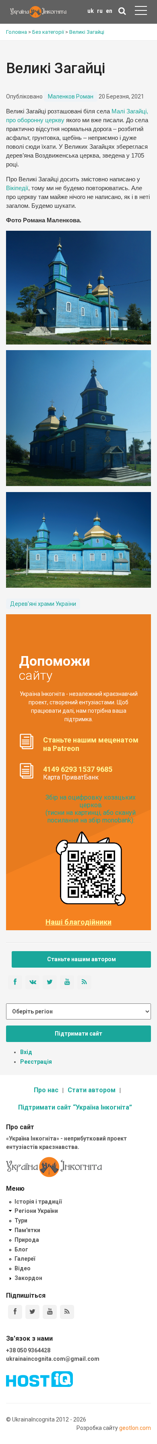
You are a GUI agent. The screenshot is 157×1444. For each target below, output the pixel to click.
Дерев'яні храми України (43, 604)
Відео (22, 1268)
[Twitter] (32, 1312)
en (109, 11)
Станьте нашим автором (81, 959)
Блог (21, 1249)
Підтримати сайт (78, 1033)
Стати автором (92, 1090)
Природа (26, 1240)
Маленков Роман (70, 96)
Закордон (28, 1278)
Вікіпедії (17, 188)
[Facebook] (15, 1312)
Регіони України (36, 1211)
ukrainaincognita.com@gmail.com (52, 1359)
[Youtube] (50, 1312)
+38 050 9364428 (28, 1350)
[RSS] (67, 1312)
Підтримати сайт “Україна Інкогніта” (75, 1107)
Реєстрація (36, 1061)
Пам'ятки (27, 1230)
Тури (20, 1220)
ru (100, 11)
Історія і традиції (38, 1201)
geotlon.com (135, 1428)
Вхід (26, 1052)
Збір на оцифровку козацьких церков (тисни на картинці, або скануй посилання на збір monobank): (90, 809)
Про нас (46, 1090)
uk (90, 11)
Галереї (24, 1258)
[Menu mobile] (141, 12)
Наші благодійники (78, 922)
